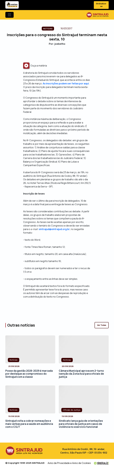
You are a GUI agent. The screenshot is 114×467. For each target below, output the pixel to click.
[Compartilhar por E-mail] (59, 54)
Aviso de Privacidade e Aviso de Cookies (69, 463)
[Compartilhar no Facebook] (49, 54)
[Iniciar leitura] (26, 65)
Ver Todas (101, 325)
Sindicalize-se (101, 5)
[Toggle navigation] (9, 15)
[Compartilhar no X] (54, 54)
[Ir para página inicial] (97, 14)
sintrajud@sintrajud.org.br (54, 229)
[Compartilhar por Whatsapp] (64, 54)
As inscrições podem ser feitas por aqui (66, 83)
